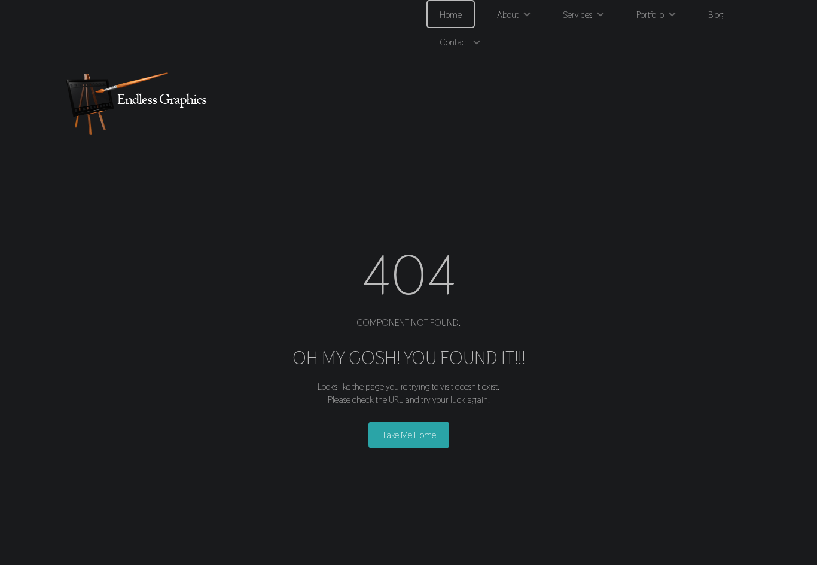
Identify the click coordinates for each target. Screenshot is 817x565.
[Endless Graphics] (139, 103)
